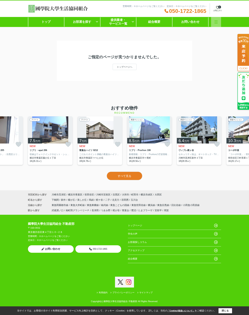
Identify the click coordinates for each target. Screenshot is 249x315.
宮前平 (158, 210)
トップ (46, 21)
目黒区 (116, 194)
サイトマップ (146, 292)
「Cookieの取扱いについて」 (181, 311)
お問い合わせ (190, 21)
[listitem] (50, 140)
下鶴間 (55, 199)
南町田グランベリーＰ (77, 210)
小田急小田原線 (191, 205)
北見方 (116, 199)
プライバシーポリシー (123, 292)
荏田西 (125, 199)
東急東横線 (93, 205)
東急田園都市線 (60, 205)
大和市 (125, 194)
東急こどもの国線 (120, 205)
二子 (108, 199)
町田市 (134, 194)
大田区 (158, 194)
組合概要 (154, 21)
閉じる (225, 310)
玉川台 (134, 199)
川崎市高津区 (59, 194)
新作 (63, 199)
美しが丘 (82, 199)
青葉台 (125, 210)
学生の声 (132, 233)
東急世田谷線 (138, 205)
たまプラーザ (145, 210)
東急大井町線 (77, 205)
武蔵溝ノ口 (58, 210)
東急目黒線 (163, 205)
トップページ (135, 225)
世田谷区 (89, 194)
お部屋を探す (82, 21)
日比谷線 (176, 205)
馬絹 (91, 199)
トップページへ (124, 67)
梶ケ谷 (100, 199)
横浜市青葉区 (75, 194)
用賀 (166, 210)
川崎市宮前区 (103, 194)
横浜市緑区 (146, 194)
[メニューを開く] (216, 22)
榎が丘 (72, 199)
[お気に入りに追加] (18, 144)
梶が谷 (116, 210)
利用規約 (103, 292)
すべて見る (124, 176)
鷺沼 (133, 210)
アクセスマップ (136, 250)
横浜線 (152, 205)
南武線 (105, 205)
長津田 (95, 210)
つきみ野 (105, 210)
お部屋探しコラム (137, 242)
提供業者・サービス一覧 (118, 21)
